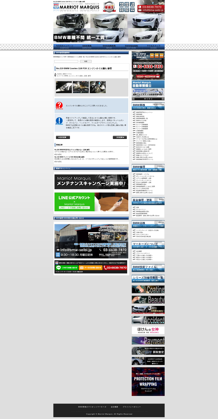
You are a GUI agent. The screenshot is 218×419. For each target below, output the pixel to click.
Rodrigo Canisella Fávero (106, 411)
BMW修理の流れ (141, 184)
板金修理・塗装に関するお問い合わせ (147, 215)
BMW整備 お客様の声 (142, 151)
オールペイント (141, 209)
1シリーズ (60, 76)
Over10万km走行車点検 (143, 236)
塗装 (137, 207)
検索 (85, 61)
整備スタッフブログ (142, 155)
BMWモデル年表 (141, 120)
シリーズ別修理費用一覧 (148, 277)
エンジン (72, 76)
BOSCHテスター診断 (142, 147)
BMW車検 (139, 105)
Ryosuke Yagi (143, 411)
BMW (66, 76)
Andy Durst (127, 411)
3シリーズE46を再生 (142, 188)
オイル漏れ (79, 76)
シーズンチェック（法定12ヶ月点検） (148, 230)
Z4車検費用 (139, 131)
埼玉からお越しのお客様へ (144, 259)
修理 (89, 76)
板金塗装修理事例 (141, 213)
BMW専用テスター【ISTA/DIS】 (146, 145)
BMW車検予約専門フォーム (144, 159)
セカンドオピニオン (142, 234)
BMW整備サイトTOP (59, 57)
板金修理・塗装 (142, 200)
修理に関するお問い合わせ (144, 192)
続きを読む (58, 154)
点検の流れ (139, 232)
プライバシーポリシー (143, 253)
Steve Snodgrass (84, 411)
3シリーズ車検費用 (142, 124)
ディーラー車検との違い (143, 141)
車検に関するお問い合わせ (144, 157)
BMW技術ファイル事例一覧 (76, 57)
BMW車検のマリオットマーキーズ (92, 407)
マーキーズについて (145, 243)
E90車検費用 (140, 122)
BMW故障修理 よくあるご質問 (145, 186)
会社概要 (139, 251)
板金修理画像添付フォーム (144, 190)
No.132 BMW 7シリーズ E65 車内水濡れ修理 (69, 157)
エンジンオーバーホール (143, 180)
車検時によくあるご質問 (143, 149)
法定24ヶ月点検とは (142, 137)
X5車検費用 (139, 133)
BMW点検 (139, 223)
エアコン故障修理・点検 (143, 178)
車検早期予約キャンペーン (144, 112)
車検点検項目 (140, 116)
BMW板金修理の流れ (142, 211)
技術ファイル (67, 74)
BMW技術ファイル (144, 266)
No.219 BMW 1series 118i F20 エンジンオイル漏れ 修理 (84, 68)
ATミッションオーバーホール (145, 176)
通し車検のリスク (141, 135)
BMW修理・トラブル (142, 174)
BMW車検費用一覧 (142, 118)
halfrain (118, 410)
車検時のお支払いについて (144, 153)
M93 (106, 410)
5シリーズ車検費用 (142, 126)
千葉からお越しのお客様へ (144, 255)
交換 (85, 76)
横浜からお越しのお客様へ (144, 257)
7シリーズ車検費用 (142, 129)
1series (59, 74)
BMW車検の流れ (141, 143)
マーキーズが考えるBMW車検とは (146, 139)
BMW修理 (139, 166)
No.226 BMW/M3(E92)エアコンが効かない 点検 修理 (71, 150)
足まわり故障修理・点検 (143, 182)
